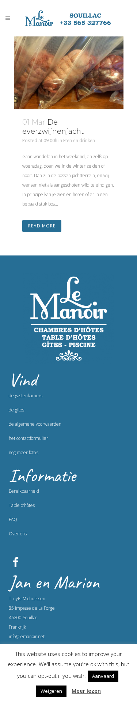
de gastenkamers (25, 395)
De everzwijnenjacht (53, 127)
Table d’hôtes (22, 505)
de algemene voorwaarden (35, 424)
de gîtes (16, 410)
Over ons (18, 534)
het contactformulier (28, 438)
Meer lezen (86, 690)
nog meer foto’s (23, 452)
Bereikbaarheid (24, 491)
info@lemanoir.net (27, 636)
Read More (42, 226)
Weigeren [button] (51, 691)
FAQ (13, 519)
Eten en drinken (79, 140)
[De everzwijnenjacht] (68, 72)
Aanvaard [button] (103, 676)
